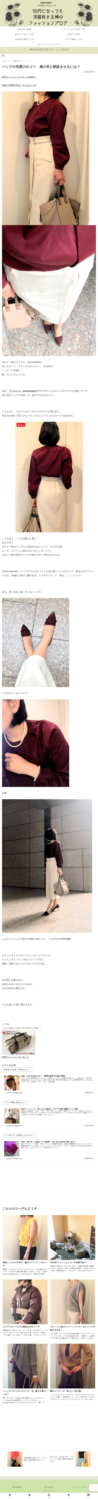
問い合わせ (49, 1487)
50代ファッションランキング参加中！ (19, 77)
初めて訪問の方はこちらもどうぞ (19, 85)
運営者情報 (17, 1487)
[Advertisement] (49, 1184)
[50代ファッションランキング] (19, 1042)
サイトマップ (49, 1491)
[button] (90, 787)
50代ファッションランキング (15, 1057)
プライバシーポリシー (81, 1487)
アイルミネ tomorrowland (23, 391)
